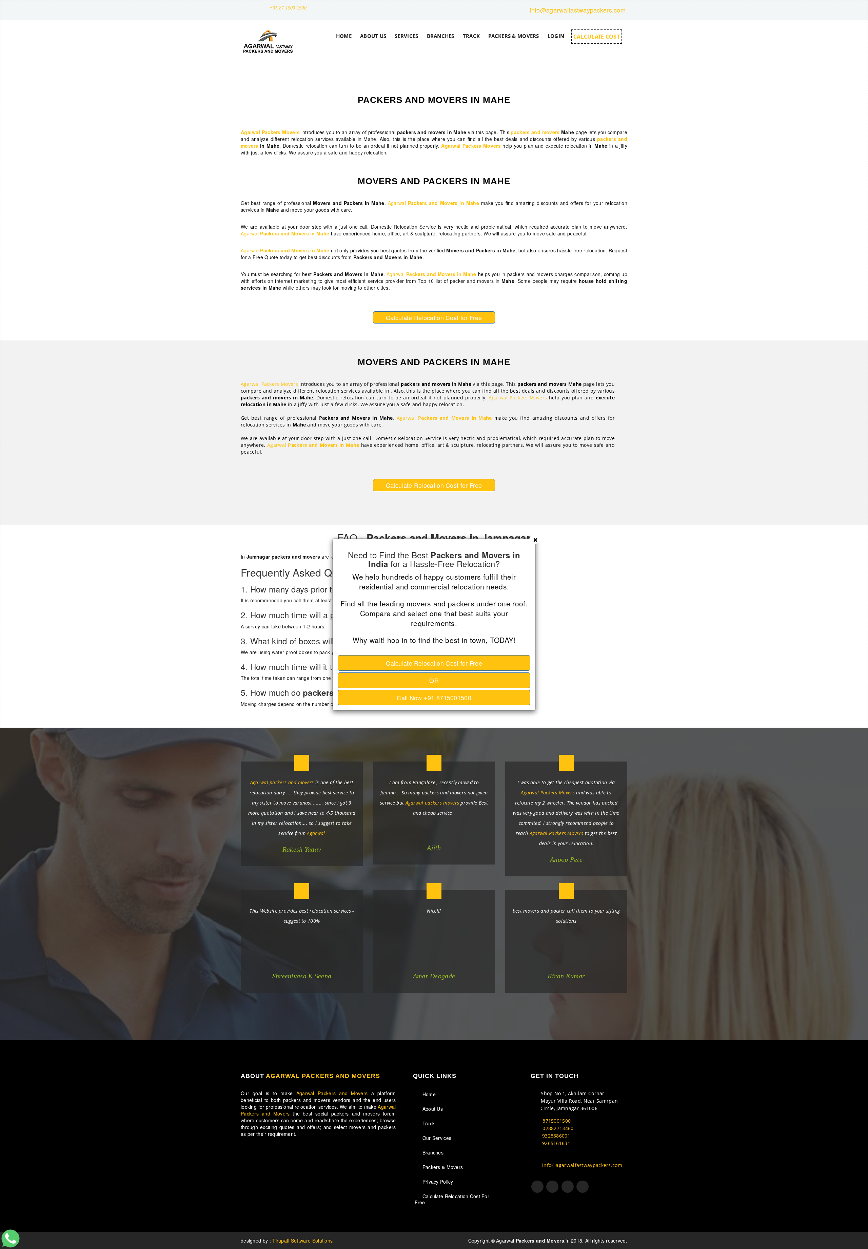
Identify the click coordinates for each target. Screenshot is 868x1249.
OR (434, 680)
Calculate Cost (434, 663)
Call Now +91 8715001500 (434, 697)
